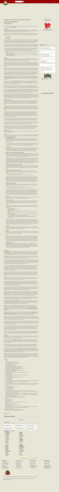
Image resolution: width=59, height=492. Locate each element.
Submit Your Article (47, 20)
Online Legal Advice (22, 19)
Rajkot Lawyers (18, 466)
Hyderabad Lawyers (47, 467)
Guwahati (21, 439)
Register (55, 1)
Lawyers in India (28, 19)
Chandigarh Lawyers (5, 462)
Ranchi (21, 436)
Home (10, 1)
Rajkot (7, 455)
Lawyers (7, 476)
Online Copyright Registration (47, 29)
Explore (13, 1)
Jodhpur (7, 442)
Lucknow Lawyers (5, 464)
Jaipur (21, 442)
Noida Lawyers (4, 466)
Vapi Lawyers (18, 463)
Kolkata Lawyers (47, 460)
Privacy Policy (19, 476)
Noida (7, 438)
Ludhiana (21, 441)
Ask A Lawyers (21, 419)
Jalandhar (7, 440)
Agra (6, 441)
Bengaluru (21, 454)
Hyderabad (21, 446)
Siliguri (21, 433)
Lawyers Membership (44, 78)
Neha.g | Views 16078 (8, 23)
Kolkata (21, 432)
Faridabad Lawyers (19, 460)
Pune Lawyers (32, 462)
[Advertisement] (29, 12)
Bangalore (21, 445)
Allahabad (7, 433)
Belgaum (7, 448)
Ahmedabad (8, 451)
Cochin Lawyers (18, 464)
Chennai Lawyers (47, 466)
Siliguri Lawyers (46, 462)
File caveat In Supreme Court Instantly (47, 93)
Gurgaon (7, 435)
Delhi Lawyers (4, 460)
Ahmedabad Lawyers (33, 466)
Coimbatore (22, 449)
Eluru (20, 452)
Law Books (28, 476)
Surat (7, 452)
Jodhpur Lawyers (19, 467)
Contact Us (36, 476)
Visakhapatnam (22, 447)
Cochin (21, 448)
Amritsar (7, 443)
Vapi (20, 453)
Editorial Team (14, 476)
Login (51, 1)
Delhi (7, 431)
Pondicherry (22, 450)
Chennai (21, 444)
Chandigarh (8, 432)
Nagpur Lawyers (33, 463)
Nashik (7, 450)
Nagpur (7, 447)
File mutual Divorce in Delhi (15, 19)
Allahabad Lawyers (5, 463)
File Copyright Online (7, 19)
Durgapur (21, 434)
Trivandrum (22, 451)
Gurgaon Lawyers (5, 467)
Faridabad (7, 436)
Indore (7, 453)
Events (10, 476)
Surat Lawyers (32, 467)
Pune (7, 446)
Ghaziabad (7, 439)
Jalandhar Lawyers (19, 462)
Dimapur (21, 438)
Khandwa (7, 454)
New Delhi (21, 440)
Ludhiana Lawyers (47, 464)
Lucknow (7, 434)
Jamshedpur (22, 435)
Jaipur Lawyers (46, 463)
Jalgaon (7, 449)
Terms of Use (24, 476)
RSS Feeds (32, 476)
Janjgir (21, 437)
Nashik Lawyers (32, 464)
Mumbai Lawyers (33, 460)
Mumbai (7, 445)
